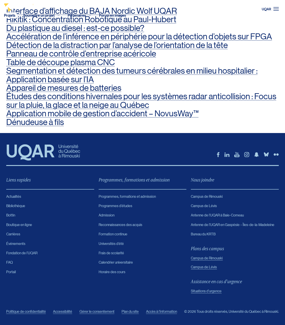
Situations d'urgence (206, 291)
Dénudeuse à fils (35, 122)
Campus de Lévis (204, 266)
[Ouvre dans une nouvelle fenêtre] (218, 154)
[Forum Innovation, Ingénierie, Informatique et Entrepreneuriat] (21, 6)
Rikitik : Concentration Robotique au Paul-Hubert (91, 19)
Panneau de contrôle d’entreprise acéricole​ (81, 53)
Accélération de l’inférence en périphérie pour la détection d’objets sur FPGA (139, 36)
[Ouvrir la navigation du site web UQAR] (273, 9)
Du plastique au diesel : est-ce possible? (75, 28)
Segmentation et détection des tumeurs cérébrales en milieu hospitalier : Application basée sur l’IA (132, 75)
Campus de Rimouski (207, 258)
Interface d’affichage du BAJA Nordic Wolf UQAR (91, 11)
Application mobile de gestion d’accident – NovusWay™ (102, 113)
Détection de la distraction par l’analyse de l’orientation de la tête (117, 45)
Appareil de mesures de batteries (63, 88)
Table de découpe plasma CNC (60, 62)
